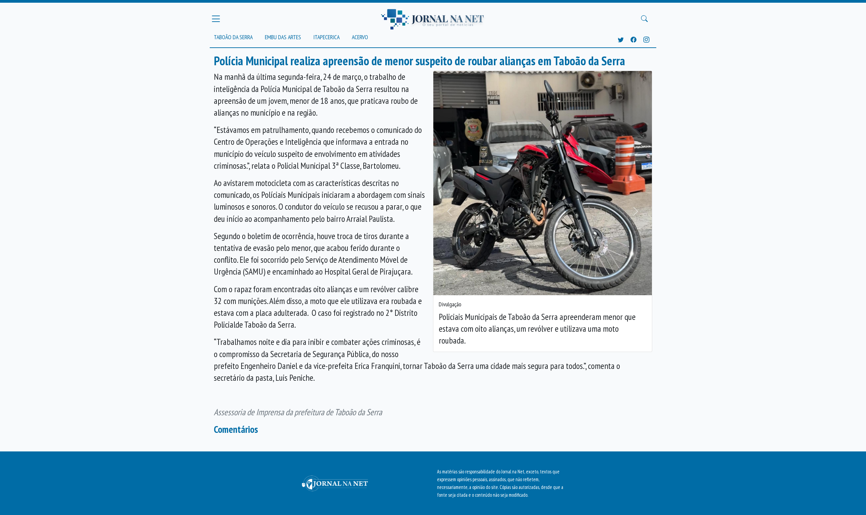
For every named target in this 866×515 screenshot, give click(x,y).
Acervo (360, 37)
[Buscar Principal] (644, 19)
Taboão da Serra (233, 37)
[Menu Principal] (216, 19)
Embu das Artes (283, 37)
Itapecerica (326, 37)
